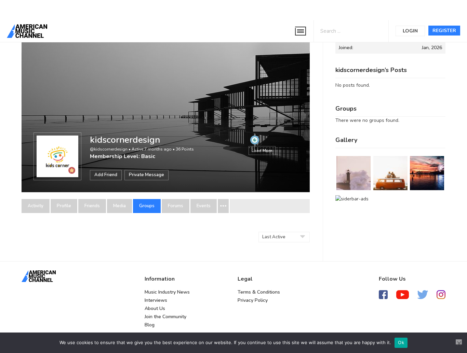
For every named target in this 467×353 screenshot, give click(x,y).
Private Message (146, 175)
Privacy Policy (253, 300)
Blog (150, 325)
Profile (64, 206)
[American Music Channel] (39, 276)
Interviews (156, 300)
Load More (262, 150)
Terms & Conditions (259, 292)
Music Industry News (167, 292)
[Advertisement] (206, 9)
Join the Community (165, 316)
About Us (155, 308)
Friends (92, 206)
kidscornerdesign (125, 140)
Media (119, 206)
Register (444, 30)
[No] (459, 341)
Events (204, 206)
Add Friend (105, 175)
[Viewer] (254, 139)
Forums (175, 206)
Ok (401, 342)
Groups (147, 206)
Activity (35, 206)
